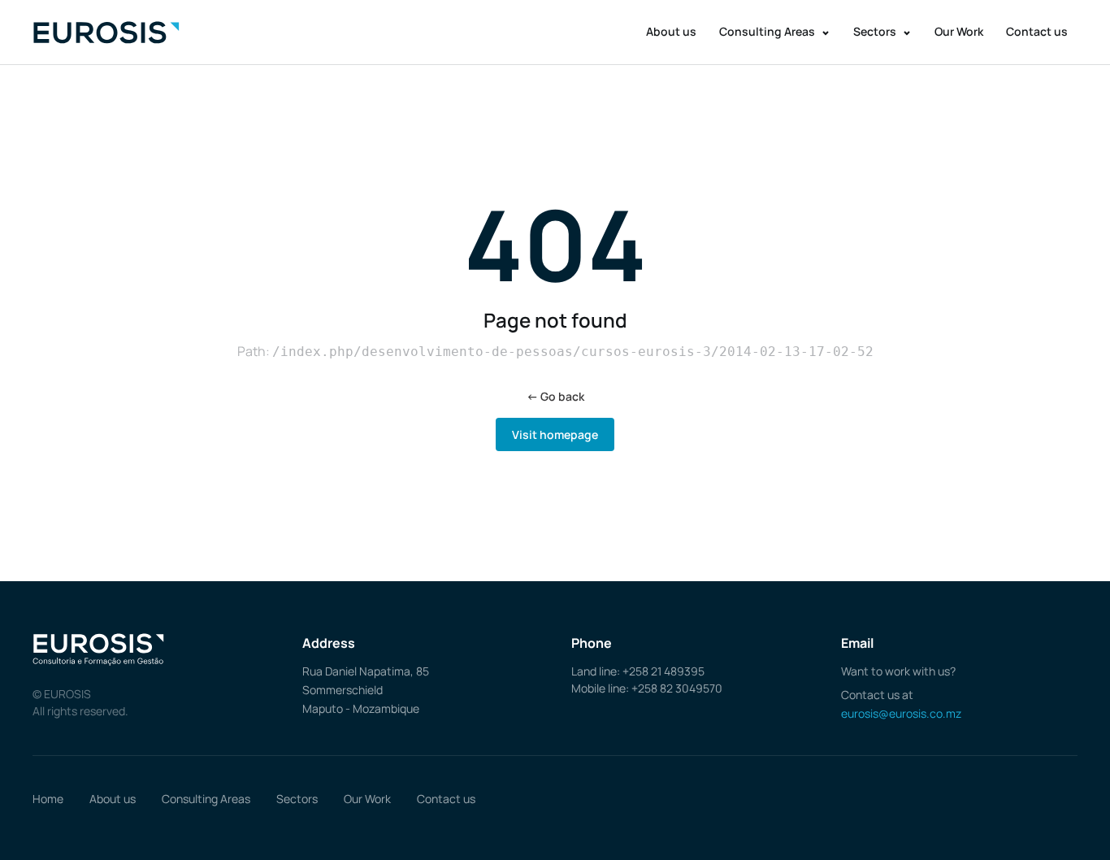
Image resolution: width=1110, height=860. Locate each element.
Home (48, 798)
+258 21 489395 (663, 671)
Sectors (876, 31)
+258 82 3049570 (676, 688)
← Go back (555, 396)
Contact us (1037, 31)
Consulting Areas (768, 31)
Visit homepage (555, 434)
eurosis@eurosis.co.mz (901, 713)
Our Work (958, 31)
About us (671, 31)
